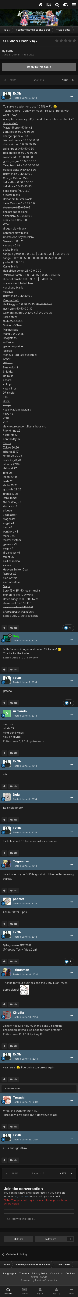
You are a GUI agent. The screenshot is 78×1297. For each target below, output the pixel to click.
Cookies (70, 1273)
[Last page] (73, 80)
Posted (25, 97)
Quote (13, 627)
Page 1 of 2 (38, 80)
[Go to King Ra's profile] (7, 1015)
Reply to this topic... (22, 1218)
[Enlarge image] (55, 106)
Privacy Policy (40, 1273)
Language (9, 1273)
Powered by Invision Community (39, 1280)
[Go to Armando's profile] (7, 713)
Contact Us (56, 1273)
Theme (23, 1273)
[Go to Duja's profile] (7, 797)
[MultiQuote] (4, 627)
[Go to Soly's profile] (7, 638)
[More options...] (71, 96)
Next (65, 80)
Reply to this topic (39, 66)
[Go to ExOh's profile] (7, 95)
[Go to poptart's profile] (7, 901)
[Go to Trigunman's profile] (7, 863)
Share (19, 1238)
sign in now (22, 1196)
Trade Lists (27, 54)
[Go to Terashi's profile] (7, 1100)
